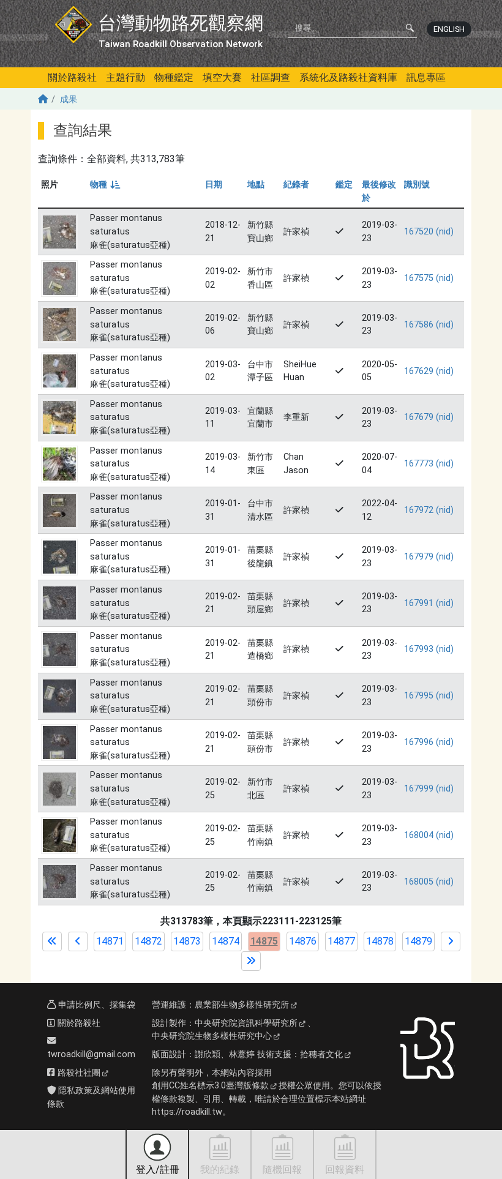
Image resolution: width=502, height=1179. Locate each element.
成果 (68, 99)
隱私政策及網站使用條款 (91, 1097)
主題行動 (125, 77)
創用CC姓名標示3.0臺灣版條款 (210, 1085)
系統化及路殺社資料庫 (348, 77)
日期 (213, 184)
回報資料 (344, 1169)
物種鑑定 (173, 77)
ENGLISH (449, 29)
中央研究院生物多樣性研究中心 (212, 1036)
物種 (104, 184)
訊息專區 (426, 77)
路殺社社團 (77, 1073)
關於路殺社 (72, 77)
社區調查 (270, 77)
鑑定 (344, 184)
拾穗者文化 (321, 1054)
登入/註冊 (157, 1169)
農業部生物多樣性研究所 (242, 1005)
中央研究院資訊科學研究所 (246, 1023)
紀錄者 (296, 184)
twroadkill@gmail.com (91, 1054)
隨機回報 (282, 1169)
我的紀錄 (219, 1169)
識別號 (417, 184)
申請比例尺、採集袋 (95, 1005)
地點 (255, 184)
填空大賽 (222, 77)
